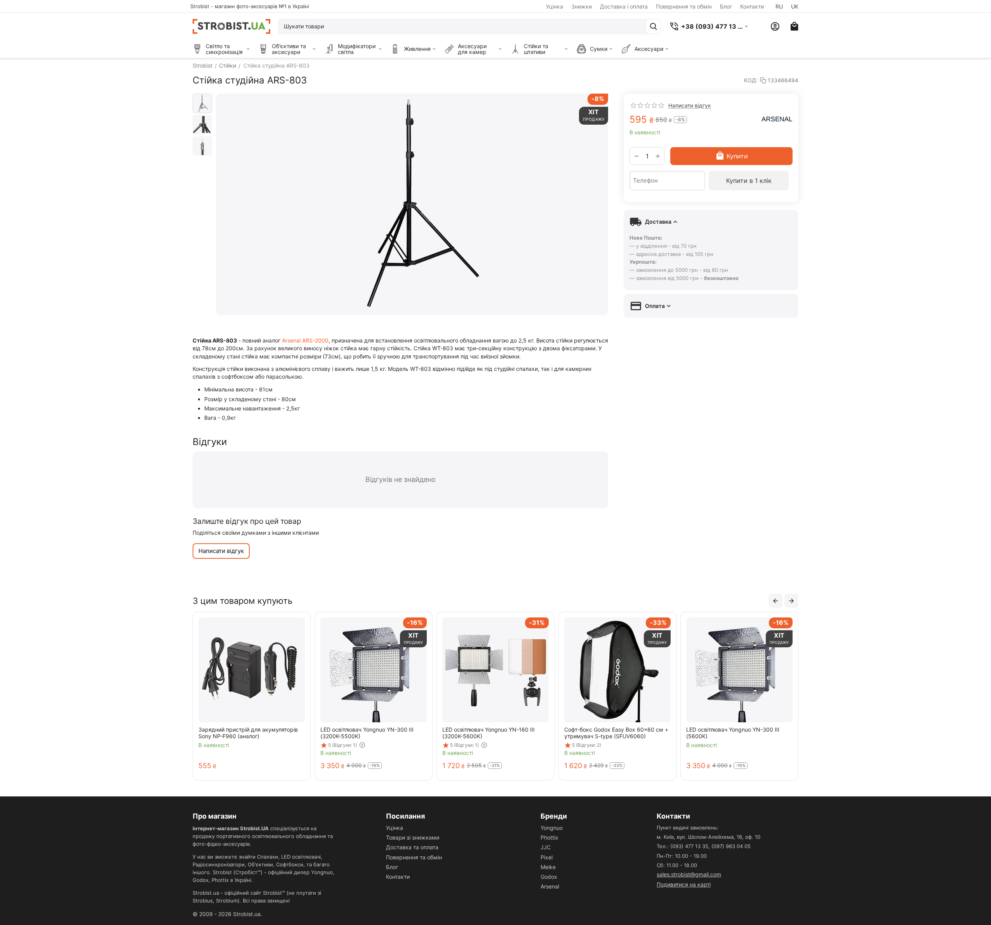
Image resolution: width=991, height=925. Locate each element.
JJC (546, 847)
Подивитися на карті (684, 884)
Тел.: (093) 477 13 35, (683, 846)
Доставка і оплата (624, 6)
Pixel (547, 857)
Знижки (581, 6)
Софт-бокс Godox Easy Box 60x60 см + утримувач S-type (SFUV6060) (616, 732)
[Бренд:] (777, 118)
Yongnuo (552, 827)
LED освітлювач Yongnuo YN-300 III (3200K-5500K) (367, 732)
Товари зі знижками (412, 837)
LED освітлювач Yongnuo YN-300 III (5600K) (732, 732)
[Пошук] (654, 26)
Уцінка (554, 6)
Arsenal (550, 886)
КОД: (751, 80)
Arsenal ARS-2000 (305, 340)
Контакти (752, 6)
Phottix (549, 837)
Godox (549, 876)
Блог (726, 6)
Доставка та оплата (412, 847)
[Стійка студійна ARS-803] (412, 204)
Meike (548, 867)
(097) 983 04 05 (731, 846)
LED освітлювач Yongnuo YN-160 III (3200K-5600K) (488, 732)
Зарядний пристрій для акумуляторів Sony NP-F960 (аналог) (248, 732)
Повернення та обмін (684, 6)
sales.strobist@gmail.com (689, 874)
